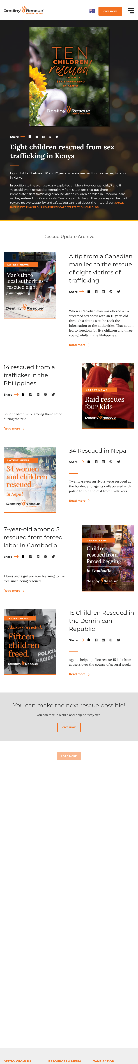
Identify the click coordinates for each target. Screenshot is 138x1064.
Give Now (110, 11)
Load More (69, 756)
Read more (77, 345)
